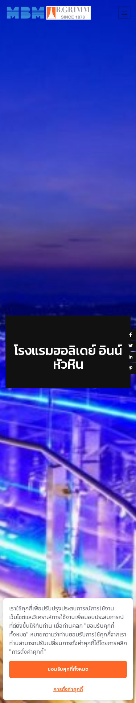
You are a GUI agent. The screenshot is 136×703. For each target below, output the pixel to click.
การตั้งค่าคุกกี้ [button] (68, 689)
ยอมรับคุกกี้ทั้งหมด (68, 669)
